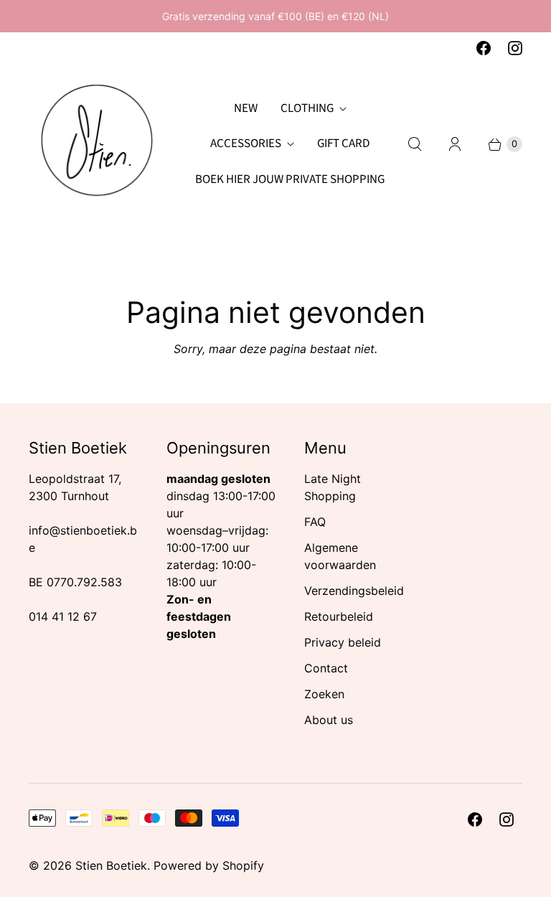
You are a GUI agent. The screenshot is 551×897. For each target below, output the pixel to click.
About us (328, 720)
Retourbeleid (338, 616)
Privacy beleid (342, 642)
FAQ (315, 522)
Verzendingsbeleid (354, 590)
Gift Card (343, 143)
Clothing (307, 108)
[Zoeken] (415, 144)
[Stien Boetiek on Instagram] (515, 48)
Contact (326, 668)
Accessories (245, 143)
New (246, 108)
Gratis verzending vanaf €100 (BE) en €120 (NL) (275, 16)
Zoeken (324, 694)
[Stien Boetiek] (97, 144)
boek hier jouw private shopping (290, 179)
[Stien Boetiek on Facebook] (483, 48)
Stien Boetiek (111, 865)
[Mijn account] (455, 144)
